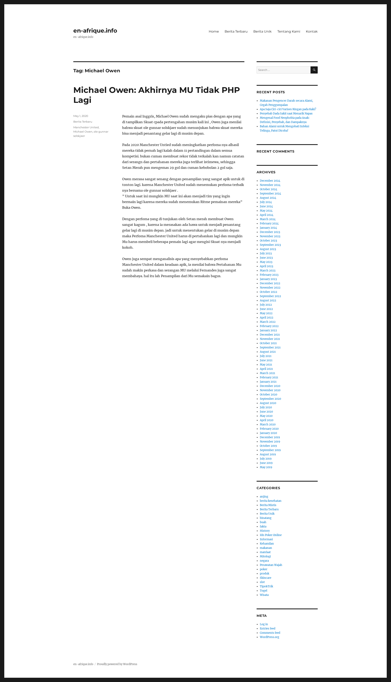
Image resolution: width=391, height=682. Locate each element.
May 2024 (266, 210)
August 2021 (268, 352)
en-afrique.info (95, 30)
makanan (266, 548)
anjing (264, 496)
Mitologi (265, 556)
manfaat (265, 552)
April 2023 (266, 266)
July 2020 (266, 407)
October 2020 (268, 394)
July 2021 (265, 356)
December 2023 (270, 232)
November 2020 (270, 390)
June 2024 (266, 206)
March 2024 (268, 219)
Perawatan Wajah (271, 565)
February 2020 (269, 429)
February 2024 (269, 223)
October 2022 (268, 292)
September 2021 (270, 347)
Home (214, 31)
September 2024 (270, 193)
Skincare (265, 578)
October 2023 (268, 240)
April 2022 (266, 317)
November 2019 (270, 441)
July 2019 (266, 458)
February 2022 (269, 326)
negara (264, 560)
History (265, 531)
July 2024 (266, 202)
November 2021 (270, 339)
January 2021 (268, 381)
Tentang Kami (288, 31)
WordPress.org (269, 637)
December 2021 (270, 334)
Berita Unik (262, 31)
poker (263, 569)
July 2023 (266, 253)
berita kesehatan (270, 501)
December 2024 (270, 180)
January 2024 (268, 228)
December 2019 (270, 437)
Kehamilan (267, 543)
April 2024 (266, 215)
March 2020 (268, 424)
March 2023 (267, 270)
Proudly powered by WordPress (117, 664)
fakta (263, 526)
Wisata (264, 595)
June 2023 (266, 257)
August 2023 (268, 249)
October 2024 (268, 189)
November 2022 (270, 287)
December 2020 (270, 386)
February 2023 (269, 275)
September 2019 (270, 450)
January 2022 (268, 330)
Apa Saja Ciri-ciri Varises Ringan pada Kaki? (288, 109)
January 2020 (268, 433)
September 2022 (270, 296)
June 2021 (266, 360)
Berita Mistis (268, 505)
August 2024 (268, 198)
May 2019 (266, 467)
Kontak (312, 31)
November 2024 (270, 185)
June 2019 (266, 463)
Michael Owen (82, 131)
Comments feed (270, 633)
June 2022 (266, 309)
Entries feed (267, 628)
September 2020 (270, 399)
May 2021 (266, 364)
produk (264, 573)
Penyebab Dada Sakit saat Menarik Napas (286, 113)
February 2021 (269, 377)
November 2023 (270, 236)
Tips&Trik (266, 586)
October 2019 (268, 446)
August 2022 (268, 300)
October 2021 (268, 343)
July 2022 (266, 304)
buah (263, 522)
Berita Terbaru (236, 31)
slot (262, 582)
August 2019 (268, 454)
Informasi (266, 539)
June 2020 (266, 411)
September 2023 (270, 245)
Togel (263, 590)
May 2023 (266, 262)
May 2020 (266, 416)
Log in (264, 624)
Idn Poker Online (271, 535)
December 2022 (270, 283)
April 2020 (266, 420)
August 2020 (268, 403)
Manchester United (86, 127)
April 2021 (266, 369)
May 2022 (266, 313)
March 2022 (268, 322)
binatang (265, 518)
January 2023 (268, 279)
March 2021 (267, 373)
